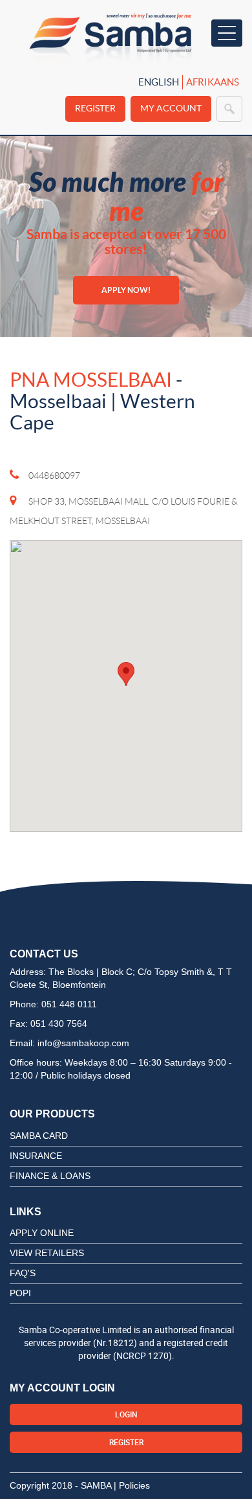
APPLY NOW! (126, 290)
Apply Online (42, 1233)
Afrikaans (212, 81)
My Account (171, 108)
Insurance (36, 1155)
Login (126, 1414)
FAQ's (23, 1273)
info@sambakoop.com (83, 1043)
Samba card (39, 1135)
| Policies (132, 1485)
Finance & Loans (50, 1176)
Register (95, 108)
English (158, 81)
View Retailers (47, 1253)
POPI (20, 1293)
